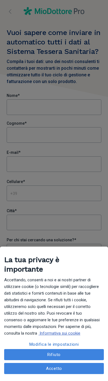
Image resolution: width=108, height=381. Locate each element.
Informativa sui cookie (59, 333)
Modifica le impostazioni (54, 344)
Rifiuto (54, 354)
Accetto (54, 368)
